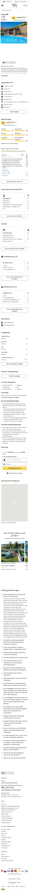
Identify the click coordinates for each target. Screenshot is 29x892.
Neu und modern (5, 829)
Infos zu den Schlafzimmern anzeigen (14, 278)
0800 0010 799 (8, 1)
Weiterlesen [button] (4, 75)
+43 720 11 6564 (21, 1)
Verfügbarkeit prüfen (14, 468)
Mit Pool (3, 835)
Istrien (2, 854)
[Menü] (2, 5)
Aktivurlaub (4, 843)
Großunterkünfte (5, 846)
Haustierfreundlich (6, 841)
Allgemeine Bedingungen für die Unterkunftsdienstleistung (9, 809)
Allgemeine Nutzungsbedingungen (10, 806)
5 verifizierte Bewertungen (20, 20)
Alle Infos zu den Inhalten (14, 216)
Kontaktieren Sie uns (6, 820)
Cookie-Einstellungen (7, 818)
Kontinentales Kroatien (7, 860)
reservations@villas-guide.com (9, 783)
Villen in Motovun (6, 10)
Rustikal (3, 839)
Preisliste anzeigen (14, 376)
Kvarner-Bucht (5, 856)
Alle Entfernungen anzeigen (14, 364)
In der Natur (4, 848)
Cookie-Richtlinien (6, 816)
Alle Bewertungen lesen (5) (14, 181)
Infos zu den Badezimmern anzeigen (14, 310)
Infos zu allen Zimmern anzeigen (14, 248)
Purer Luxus (4, 833)
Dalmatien (4, 858)
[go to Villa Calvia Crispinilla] (12, 566)
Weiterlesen (5, 170)
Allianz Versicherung (6, 812)
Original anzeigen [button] (6, 173)
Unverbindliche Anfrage (15, 473)
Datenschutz (4, 814)
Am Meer (3, 831)
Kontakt (25, 5)
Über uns (3, 804)
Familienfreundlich (6, 837)
